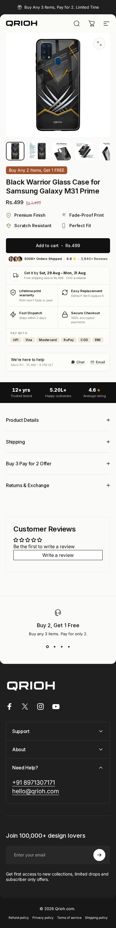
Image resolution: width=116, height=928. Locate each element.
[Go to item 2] (38, 151)
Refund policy (19, 918)
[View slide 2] (54, 646)
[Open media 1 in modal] (99, 43)
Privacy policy (43, 918)
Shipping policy (96, 918)
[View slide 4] (68, 646)
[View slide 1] (47, 646)
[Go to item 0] (15, 151)
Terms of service (69, 918)
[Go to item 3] (61, 151)
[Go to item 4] (85, 151)
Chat (80, 362)
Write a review (58, 555)
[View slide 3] (61, 646)
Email (100, 362)
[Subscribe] (99, 855)
